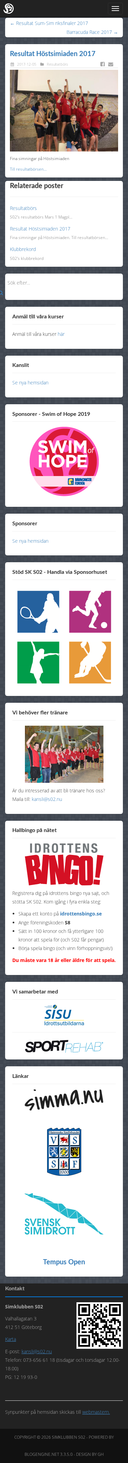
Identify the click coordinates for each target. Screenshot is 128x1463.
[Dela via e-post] (112, 64)
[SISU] (64, 1015)
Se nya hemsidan (30, 382)
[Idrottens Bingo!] (64, 864)
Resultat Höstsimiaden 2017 (53, 54)
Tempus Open (64, 1262)
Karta (10, 1339)
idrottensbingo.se (81, 913)
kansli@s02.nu (47, 799)
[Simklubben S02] (8, 8)
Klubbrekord (23, 249)
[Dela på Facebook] (103, 64)
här (61, 334)
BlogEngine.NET (42, 1454)
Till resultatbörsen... (28, 169)
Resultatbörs (57, 64)
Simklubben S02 (68, 1437)
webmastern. (96, 1412)
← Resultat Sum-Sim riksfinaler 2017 (49, 23)
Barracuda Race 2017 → (92, 32)
